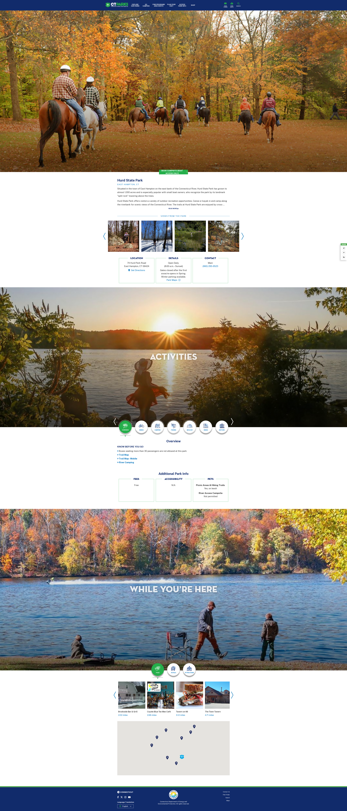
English (125, 806)
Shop (193, 5)
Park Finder (225, 6)
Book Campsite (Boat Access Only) (172, 172)
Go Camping (146, 5)
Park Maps (231, 6)
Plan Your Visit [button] (171, 5)
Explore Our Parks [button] (135, 5)
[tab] (125, 427)
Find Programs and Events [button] (159, 5)
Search (228, 797)
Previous (104, 236)
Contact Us (226, 792)
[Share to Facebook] (344, 248)
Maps (228, 800)
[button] (176, 763)
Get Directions (138, 270)
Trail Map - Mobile (128, 458)
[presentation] (125, 428)
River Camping (126, 462)
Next (242, 236)
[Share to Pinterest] (344, 252)
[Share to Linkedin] (344, 257)
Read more (173, 208)
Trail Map (124, 455)
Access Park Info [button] (182, 5)
